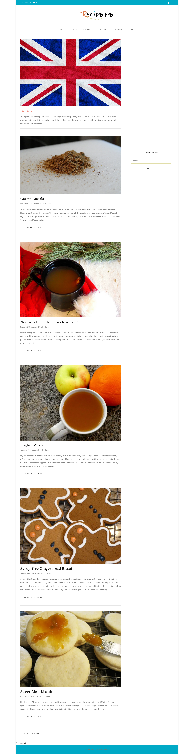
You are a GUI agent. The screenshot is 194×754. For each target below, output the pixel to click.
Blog (132, 30)
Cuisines (102, 30)
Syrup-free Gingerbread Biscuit (46, 569)
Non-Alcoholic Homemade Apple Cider (53, 322)
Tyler (49, 203)
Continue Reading (33, 227)
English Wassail (33, 445)
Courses (86, 30)
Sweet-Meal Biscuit (36, 692)
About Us (118, 30)
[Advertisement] (151, 96)
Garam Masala (32, 199)
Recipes (73, 30)
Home (62, 30)
